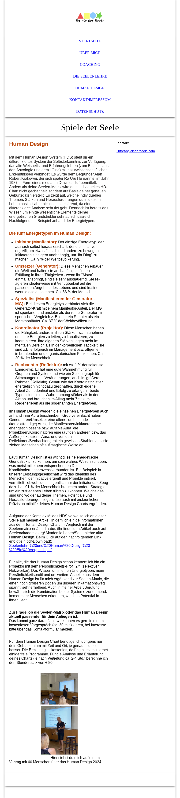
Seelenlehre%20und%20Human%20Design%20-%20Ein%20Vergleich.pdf (50, 548)
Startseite (90, 41)
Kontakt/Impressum (90, 100)
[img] (90, 17)
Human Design (90, 88)
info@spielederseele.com (135, 151)
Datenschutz (90, 111)
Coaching (90, 64)
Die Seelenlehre (90, 76)
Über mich (90, 53)
